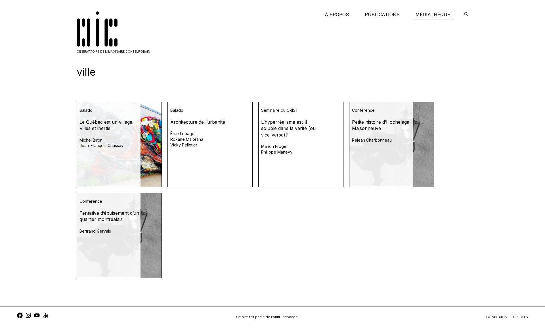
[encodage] (466, 14)
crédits (520, 317)
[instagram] (28, 316)
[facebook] (20, 316)
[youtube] (37, 316)
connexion (496, 317)
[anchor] (45, 316)
